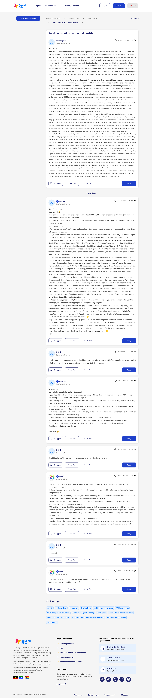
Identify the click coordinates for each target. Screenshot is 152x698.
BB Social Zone (61, 608)
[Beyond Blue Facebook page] (102, 683)
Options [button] (134, 18)
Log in (105, 6)
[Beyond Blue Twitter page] (122, 683)
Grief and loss (86, 608)
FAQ (61, 648)
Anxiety (50, 608)
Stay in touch (61, 684)
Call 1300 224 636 (116, 647)
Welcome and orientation (116, 617)
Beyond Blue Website (22, 641)
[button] (51, 183)
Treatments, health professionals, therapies (88, 617)
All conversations (52, 6)
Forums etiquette (67, 657)
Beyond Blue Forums (22, 6)
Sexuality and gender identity (83, 613)
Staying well (101, 613)
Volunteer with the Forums (71, 662)
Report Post (88, 183)
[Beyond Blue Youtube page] (108, 683)
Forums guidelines (71, 6)
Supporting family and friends (58, 617)
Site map (124, 695)
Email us (111, 668)
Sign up (119, 6)
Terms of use (93, 695)
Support (133, 6)
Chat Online (113, 657)
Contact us (78, 695)
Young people (92, 18)
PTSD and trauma (122, 608)
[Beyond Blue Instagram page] (115, 683)
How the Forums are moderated (73, 653)
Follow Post (72, 183)
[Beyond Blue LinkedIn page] (128, 683)
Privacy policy (109, 695)
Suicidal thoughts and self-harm (121, 613)
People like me (74, 18)
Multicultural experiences (103, 608)
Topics (38, 6)
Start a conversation (28, 18)
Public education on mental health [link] (65, 23)
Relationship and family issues (58, 613)
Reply (129, 183)
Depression (73, 608)
